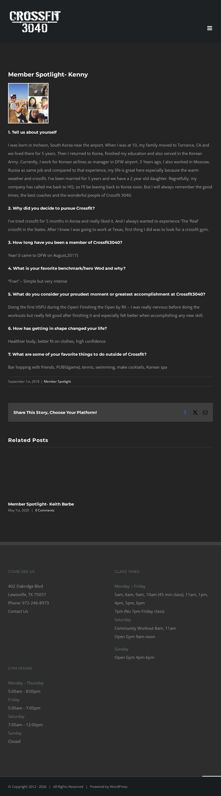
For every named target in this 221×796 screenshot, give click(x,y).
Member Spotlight (57, 381)
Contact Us (18, 611)
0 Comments (44, 510)
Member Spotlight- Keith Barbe (41, 504)
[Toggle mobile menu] (210, 28)
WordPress (118, 786)
